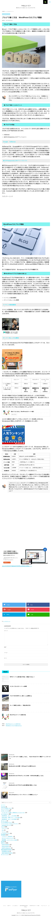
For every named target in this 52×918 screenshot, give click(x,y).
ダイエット (3, 820)
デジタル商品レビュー (6, 822)
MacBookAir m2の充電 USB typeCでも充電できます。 (23, 766)
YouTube (3, 806)
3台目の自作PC (5, 846)
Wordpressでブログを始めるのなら (14, 725)
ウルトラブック (44, 905)
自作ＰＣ (3, 843)
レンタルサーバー (6, 621)
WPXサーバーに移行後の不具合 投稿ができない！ (22, 676)
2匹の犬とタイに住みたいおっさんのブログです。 (26, 912)
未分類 (2, 841)
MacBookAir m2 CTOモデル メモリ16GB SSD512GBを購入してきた (26, 775)
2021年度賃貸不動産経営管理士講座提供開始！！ (17, 566)
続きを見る (14, 414)
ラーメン (4, 831)
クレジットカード (5, 809)
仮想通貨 (3, 834)
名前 (5, 647)
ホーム (4, 905)
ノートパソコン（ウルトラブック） (9, 823)
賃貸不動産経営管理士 (6, 849)
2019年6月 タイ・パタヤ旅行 (9, 819)
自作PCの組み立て (6, 848)
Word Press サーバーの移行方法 (18, 714)
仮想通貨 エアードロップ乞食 (9, 840)
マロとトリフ (26, 6)
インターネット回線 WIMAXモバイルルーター (13, 812)
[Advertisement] (13, 211)
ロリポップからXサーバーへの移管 (18, 686)
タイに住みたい (5, 814)
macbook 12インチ (6, 825)
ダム (3, 830)
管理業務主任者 (5, 851)
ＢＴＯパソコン (5, 854)
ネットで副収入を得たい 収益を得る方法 (20, 705)
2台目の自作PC (5, 844)
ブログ (2, 826)
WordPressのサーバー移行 (34, 905)
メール (6, 652)
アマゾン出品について (6, 808)
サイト (5, 658)
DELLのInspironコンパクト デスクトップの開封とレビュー (24, 794)
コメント (6, 630)
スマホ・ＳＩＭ (5, 811)
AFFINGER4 (38, 915)
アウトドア (4, 828)
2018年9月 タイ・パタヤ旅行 (9, 815)
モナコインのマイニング (8, 838)
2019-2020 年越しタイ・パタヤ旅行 (11, 817)
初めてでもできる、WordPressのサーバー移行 (22, 411)
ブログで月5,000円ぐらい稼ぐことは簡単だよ (21, 695)
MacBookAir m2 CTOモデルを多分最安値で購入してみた (23, 785)
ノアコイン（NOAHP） (7, 836)
